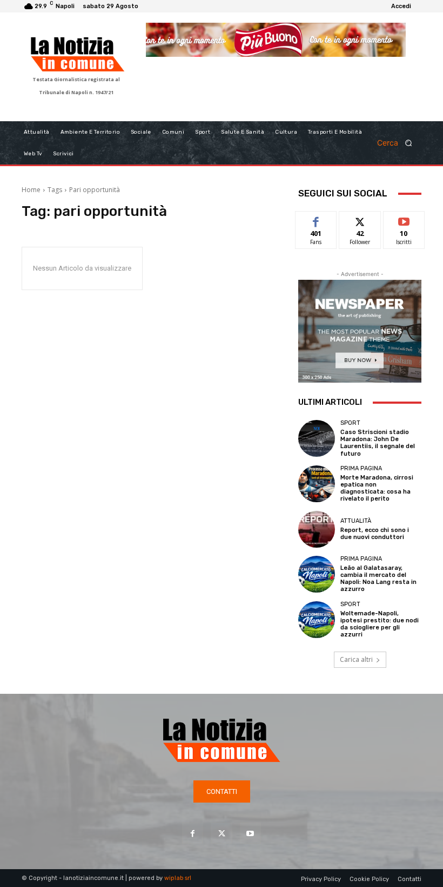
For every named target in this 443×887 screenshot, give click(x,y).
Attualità (355, 521)
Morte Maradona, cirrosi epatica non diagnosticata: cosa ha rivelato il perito (376, 488)
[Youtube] (250, 833)
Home (31, 189)
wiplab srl (177, 878)
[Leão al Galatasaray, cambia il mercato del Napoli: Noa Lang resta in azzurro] (316, 574)
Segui (360, 219)
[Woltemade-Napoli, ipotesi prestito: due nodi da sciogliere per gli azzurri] (316, 619)
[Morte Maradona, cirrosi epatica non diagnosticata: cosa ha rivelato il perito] (316, 483)
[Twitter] (221, 833)
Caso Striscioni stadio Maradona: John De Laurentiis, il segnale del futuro (377, 443)
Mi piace (316, 219)
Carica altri (356, 659)
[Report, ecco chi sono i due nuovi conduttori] (316, 529)
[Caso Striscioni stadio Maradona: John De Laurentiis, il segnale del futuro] (316, 438)
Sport (350, 423)
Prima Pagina (361, 468)
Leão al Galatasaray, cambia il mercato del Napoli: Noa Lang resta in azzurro (378, 578)
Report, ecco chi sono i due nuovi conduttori (374, 534)
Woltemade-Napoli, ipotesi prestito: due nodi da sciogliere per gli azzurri (379, 624)
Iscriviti (404, 219)
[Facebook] (192, 833)
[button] (398, 142)
